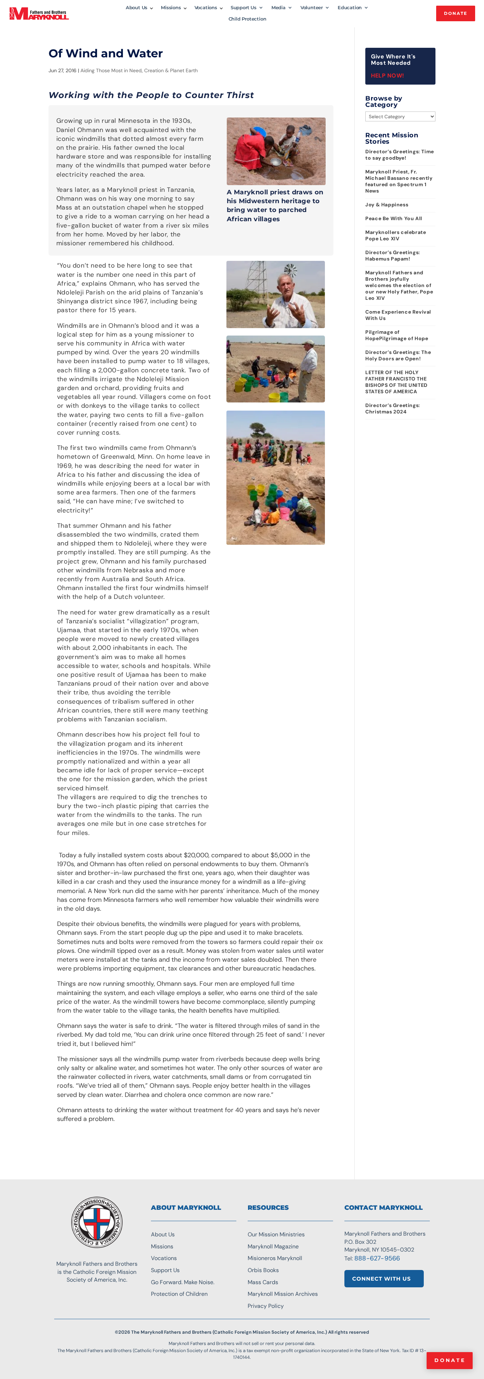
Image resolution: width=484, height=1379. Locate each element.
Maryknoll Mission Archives (283, 1294)
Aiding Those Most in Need (111, 70)
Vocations (206, 7)
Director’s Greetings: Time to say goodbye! (399, 154)
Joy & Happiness (386, 204)
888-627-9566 (377, 1258)
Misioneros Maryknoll (275, 1258)
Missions (171, 7)
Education (350, 7)
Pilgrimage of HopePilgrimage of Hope (396, 335)
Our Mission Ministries (276, 1234)
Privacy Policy (266, 1306)
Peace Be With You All (393, 218)
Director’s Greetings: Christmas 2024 (392, 408)
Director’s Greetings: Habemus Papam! (392, 255)
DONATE (455, 13)
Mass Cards (263, 1282)
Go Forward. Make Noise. (182, 1282)
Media (278, 7)
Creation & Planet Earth (171, 70)
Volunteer (311, 7)
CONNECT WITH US (381, 1278)
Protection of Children (179, 1294)
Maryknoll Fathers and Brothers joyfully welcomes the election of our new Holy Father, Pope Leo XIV (399, 285)
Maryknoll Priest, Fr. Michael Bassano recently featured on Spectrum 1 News (398, 181)
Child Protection (247, 19)
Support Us (244, 7)
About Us (136, 7)
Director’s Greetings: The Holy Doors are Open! (398, 355)
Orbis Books (263, 1270)
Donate (450, 1360)
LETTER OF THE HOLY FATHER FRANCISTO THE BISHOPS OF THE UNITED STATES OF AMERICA (396, 382)
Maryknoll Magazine (273, 1246)
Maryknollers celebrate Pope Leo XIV (395, 235)
